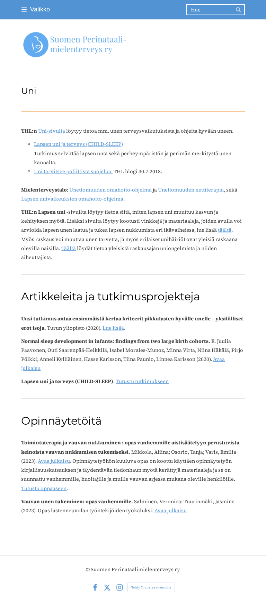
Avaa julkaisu (54, 461)
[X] (107, 587)
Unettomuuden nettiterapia (191, 189)
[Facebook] (95, 587)
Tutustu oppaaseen (43, 488)
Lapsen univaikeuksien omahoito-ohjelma (72, 198)
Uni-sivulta (51, 130)
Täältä (68, 248)
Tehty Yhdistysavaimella (151, 587)
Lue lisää (113, 328)
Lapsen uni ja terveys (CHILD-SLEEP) (78, 144)
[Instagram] (119, 587)
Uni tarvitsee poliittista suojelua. (73, 171)
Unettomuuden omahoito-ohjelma (110, 189)
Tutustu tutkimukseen (142, 381)
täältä (224, 230)
